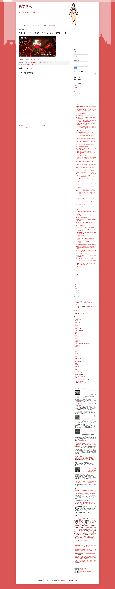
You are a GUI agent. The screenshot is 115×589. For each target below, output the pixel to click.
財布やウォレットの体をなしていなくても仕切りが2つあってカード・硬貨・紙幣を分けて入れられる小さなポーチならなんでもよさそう (85, 492)
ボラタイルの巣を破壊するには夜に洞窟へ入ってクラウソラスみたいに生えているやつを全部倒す (88, 392)
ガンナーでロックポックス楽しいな (84, 207)
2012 (76, 294)
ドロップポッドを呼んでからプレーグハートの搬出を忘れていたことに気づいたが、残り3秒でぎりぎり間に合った (86, 128)
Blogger (75, 580)
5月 (77, 266)
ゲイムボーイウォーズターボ (81, 381)
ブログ (76, 350)
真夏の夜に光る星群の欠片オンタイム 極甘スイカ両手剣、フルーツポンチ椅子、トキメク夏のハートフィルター (85, 557)
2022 (76, 277)
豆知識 (76, 340)
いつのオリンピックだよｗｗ (82, 155)
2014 (76, 292)
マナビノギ (21, 25)
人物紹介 (77, 345)
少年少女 (77, 337)
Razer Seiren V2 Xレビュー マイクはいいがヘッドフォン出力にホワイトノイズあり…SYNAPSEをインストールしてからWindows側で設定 (88, 469)
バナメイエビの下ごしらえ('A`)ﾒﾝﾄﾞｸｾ (84, 258)
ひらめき (77, 327)
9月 (77, 99)
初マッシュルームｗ (80, 225)
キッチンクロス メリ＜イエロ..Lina (84, 115)
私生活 (76, 341)
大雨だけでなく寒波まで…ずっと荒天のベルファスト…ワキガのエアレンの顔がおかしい (85, 561)
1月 (77, 274)
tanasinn (77, 354)
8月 (77, 101)
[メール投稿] (40, 62)
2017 (76, 286)
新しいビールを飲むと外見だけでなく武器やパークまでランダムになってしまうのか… (86, 191)
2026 (76, 85)
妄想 (76, 356)
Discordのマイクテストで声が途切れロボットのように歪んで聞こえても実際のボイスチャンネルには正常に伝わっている (88, 431)
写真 (76, 322)
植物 (76, 346)
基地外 (76, 325)
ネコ (76, 351)
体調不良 (77, 364)
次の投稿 (21, 125)
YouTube (32, 64)
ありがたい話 (78, 319)
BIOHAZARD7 (78, 374)
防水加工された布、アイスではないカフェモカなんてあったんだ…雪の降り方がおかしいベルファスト (85, 547)
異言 (76, 335)
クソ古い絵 (42, 25)
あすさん (84, 568)
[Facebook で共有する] (46, 62)
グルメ (76, 328)
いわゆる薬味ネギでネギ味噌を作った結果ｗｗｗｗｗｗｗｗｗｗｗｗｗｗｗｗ (86, 139)
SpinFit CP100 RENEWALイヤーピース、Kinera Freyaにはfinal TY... (85, 133)
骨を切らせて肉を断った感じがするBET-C (85, 144)
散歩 (76, 369)
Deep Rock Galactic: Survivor (81, 343)
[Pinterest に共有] (47, 62)
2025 (76, 87)
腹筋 (26, 12)
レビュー (77, 348)
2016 (76, 288)
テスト (76, 368)
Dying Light (77, 372)
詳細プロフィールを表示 (85, 571)
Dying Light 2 (78, 358)
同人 (76, 377)
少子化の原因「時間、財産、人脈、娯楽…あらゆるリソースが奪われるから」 (86, 121)
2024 (76, 89)
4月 (77, 268)
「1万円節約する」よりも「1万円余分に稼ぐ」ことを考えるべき (85, 264)
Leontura (63, 580)
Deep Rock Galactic (26, 64)
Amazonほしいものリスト (81, 313)
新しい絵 (48, 25)
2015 (76, 290)
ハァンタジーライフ (29, 25)
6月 (77, 104)
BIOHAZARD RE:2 (79, 376)
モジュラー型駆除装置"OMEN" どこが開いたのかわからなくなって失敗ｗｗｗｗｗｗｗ (86, 177)
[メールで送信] (42, 62)
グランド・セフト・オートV (81, 379)
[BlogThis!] (43, 62)
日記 (76, 338)
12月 (77, 93)
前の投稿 (67, 125)
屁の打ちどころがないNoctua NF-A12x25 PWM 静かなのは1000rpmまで (85, 205)
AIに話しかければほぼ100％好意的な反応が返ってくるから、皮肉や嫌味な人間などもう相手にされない (85, 444)
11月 (77, 95)
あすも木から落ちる (80, 113)
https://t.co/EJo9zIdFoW (81, 302)
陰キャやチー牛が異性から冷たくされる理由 (86, 244)
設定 (76, 363)
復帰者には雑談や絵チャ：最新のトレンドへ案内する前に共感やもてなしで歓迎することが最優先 (85, 551)
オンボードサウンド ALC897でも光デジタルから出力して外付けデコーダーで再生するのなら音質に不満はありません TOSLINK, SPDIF (85, 457)
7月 (77, 103)
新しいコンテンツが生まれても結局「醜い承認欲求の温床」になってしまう (86, 174)
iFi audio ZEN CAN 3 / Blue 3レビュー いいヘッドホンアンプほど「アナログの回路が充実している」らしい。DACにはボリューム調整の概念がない (88, 418)
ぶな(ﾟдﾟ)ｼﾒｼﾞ (79, 209)
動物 (76, 366)
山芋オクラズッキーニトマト (82, 130)
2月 (77, 272)
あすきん (25, 6)
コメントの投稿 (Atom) (26, 127)
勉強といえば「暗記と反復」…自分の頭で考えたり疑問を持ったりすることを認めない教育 (86, 247)
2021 (76, 279)
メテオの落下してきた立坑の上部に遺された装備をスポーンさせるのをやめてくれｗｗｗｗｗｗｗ (86, 158)
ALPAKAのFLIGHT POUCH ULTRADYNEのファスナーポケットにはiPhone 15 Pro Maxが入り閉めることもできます (85, 504)
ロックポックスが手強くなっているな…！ (85, 189)
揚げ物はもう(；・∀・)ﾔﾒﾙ (82, 253)
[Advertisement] (44, 113)
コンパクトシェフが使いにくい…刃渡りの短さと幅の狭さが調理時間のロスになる (86, 171)
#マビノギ (90, 302)
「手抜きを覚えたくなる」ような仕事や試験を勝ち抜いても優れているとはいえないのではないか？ (86, 111)
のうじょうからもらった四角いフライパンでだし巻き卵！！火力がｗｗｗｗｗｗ (86, 124)
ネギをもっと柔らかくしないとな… (84, 197)
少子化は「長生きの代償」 (82, 217)
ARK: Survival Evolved (79, 382)
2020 (76, 280)
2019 (76, 282)
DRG (33, 12)
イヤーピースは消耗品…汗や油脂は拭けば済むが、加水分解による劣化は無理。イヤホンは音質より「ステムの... (86, 152)
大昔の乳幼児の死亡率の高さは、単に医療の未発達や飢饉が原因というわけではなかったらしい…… (85, 482)
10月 (77, 97)
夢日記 (76, 353)
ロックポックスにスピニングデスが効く (85, 227)
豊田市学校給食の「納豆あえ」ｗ (83, 146)
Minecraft (77, 361)
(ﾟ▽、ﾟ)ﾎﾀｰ (52, 25)
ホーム (44, 125)
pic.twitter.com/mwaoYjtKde (82, 304)
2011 (76, 296)
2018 (76, 284)
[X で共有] (44, 62)
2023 (76, 91)
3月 (77, 270)
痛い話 (76, 320)
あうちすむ (36, 25)
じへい (76, 371)
